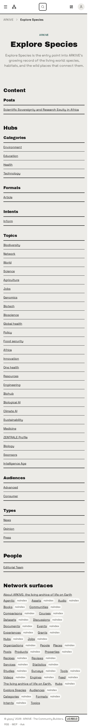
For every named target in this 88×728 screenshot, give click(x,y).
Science (9, 271)
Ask (22, 724)
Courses (45, 613)
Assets (36, 600)
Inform (8, 221)
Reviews (37, 658)
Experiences (12, 632)
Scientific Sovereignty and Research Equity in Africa (41, 109)
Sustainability (13, 420)
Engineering (12, 385)
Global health (12, 324)
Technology (12, 173)
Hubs (7, 639)
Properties (52, 652)
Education (10, 156)
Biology (8, 446)
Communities (38, 607)
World (7, 262)
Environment (12, 147)
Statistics (39, 664)
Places (57, 645)
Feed (62, 677)
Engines (35, 677)
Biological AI (12, 402)
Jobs (6, 289)
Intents (8, 703)
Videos (8, 677)
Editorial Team (13, 567)
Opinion (8, 529)
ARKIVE (8, 20)
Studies (8, 671)
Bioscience (11, 315)
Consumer (10, 496)
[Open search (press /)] (43, 7)
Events (42, 626)
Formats (42, 696)
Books (7, 607)
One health (11, 367)
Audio (62, 600)
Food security (13, 341)
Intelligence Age (14, 463)
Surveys (37, 671)
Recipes (9, 658)
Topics (35, 703)
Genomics (10, 297)
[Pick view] (71, 7)
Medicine (9, 428)
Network (9, 254)
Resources (10, 376)
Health (8, 164)
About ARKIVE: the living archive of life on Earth (37, 594)
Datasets (9, 620)
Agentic (9, 600)
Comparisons (12, 613)
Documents (11, 626)
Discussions (41, 620)
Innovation (11, 358)
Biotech (9, 306)
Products (21, 652)
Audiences (36, 690)
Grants (42, 632)
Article (7, 197)
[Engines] (14, 7)
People (45, 645)
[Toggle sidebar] (5, 7)
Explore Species (14, 690)
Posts (7, 652)
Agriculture (11, 280)
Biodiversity (11, 245)
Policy (7, 332)
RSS (6, 724)
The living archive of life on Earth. (27, 684)
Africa (7, 350)
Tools (64, 671)
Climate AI (10, 411)
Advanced (10, 487)
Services (9, 664)
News (7, 520)
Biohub (8, 393)
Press (7, 537)
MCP (14, 724)
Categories (11, 696)
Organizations (13, 645)
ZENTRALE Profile (15, 437)
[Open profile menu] (81, 7)
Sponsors (10, 455)
